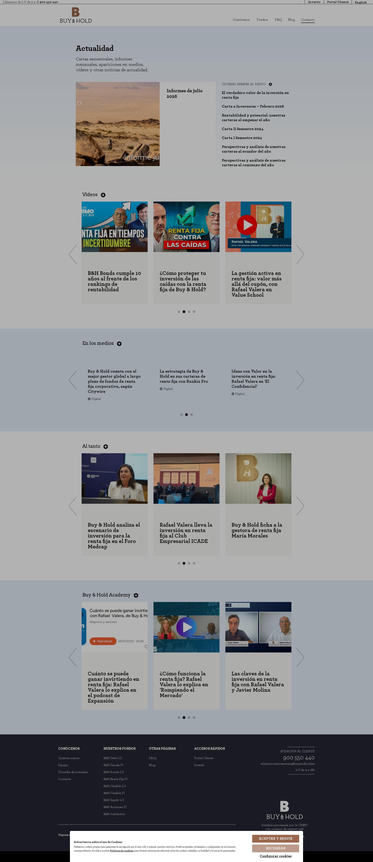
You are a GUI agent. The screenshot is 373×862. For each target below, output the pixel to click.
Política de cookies (121, 851)
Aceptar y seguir (276, 838)
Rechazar (276, 848)
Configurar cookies (276, 856)
